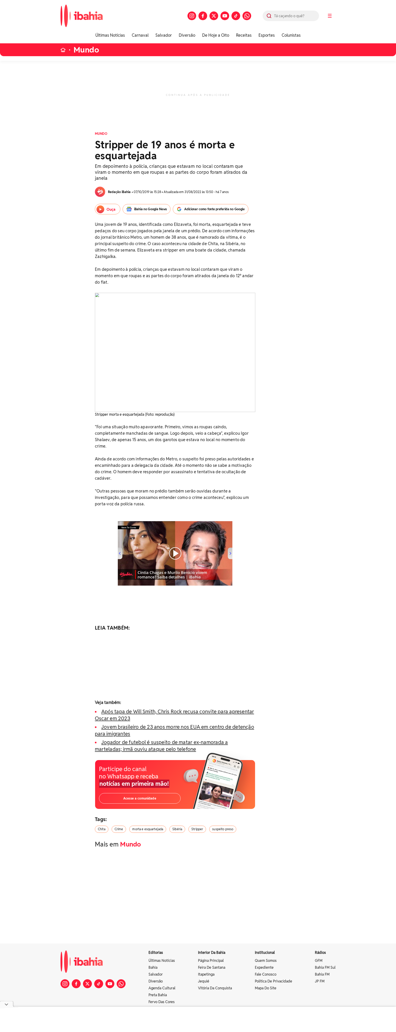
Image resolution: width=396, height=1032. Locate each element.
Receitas (244, 35)
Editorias (155, 952)
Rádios (320, 952)
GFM (318, 960)
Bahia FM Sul (325, 967)
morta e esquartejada (147, 829)
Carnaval (140, 35)
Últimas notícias (161, 960)
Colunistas (291, 35)
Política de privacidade (273, 981)
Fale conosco (265, 974)
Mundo (86, 50)
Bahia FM (322, 974)
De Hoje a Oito (215, 35)
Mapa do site (265, 988)
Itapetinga (206, 974)
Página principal (211, 960)
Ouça (111, 209)
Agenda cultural (161, 988)
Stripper (197, 829)
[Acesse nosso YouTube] (224, 15)
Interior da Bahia (211, 952)
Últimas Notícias (110, 35)
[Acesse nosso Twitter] (213, 15)
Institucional (265, 952)
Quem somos (266, 960)
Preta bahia (157, 995)
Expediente (264, 967)
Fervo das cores (161, 1001)
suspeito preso (222, 829)
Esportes (266, 35)
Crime (119, 829)
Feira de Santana (211, 967)
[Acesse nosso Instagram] (191, 15)
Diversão (187, 35)
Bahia (152, 967)
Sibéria (177, 829)
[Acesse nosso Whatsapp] (246, 15)
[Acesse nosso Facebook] (202, 15)
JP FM (319, 981)
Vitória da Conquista (215, 988)
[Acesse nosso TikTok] (235, 15)
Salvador (163, 35)
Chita (101, 829)
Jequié (203, 981)
